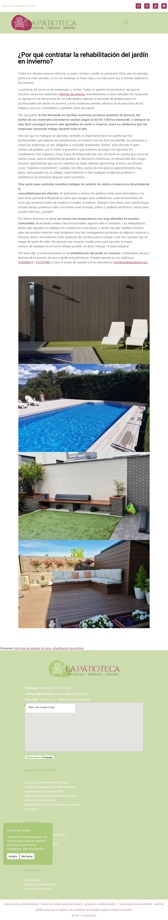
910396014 (18, 5)
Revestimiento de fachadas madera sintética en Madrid (100, 909)
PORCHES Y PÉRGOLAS (38, 848)
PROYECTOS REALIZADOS (40, 800)
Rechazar (27, 856)
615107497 (30, 5)
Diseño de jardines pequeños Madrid (50, 787)
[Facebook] (164, 6)
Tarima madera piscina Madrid (135, 904)
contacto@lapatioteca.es (71, 694)
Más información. (33, 848)
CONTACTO (31, 809)
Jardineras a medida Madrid (44, 791)
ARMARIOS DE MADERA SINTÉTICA (45, 835)
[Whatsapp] (138, 6)
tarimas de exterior (72, 94)
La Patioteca (89, 915)
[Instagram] (147, 6)
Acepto (13, 856)
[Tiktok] (155, 6)
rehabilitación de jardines (68, 648)
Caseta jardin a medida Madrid (21, 904)
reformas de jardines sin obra (32, 648)
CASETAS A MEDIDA (37, 839)
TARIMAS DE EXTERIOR (38, 852)
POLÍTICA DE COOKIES (38, 889)
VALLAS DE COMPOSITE (39, 857)
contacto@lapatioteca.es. (131, 262)
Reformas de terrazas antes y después (52, 805)
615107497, (44, 262)
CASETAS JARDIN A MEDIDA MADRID (46, 782)
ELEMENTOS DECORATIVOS (41, 843)
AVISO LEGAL (33, 880)
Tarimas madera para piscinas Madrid (51, 796)
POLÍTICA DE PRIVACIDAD (40, 884)
